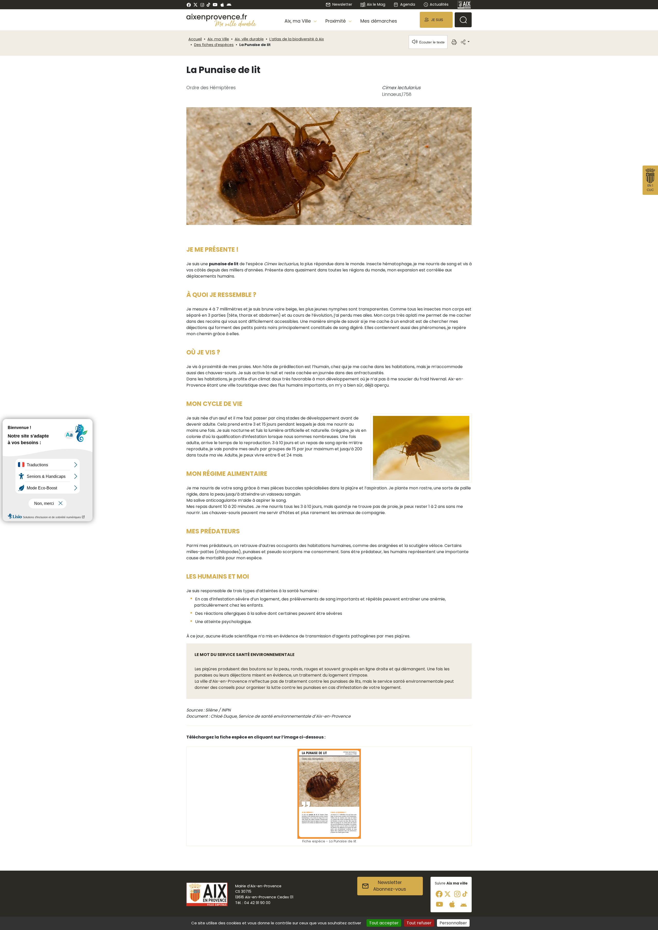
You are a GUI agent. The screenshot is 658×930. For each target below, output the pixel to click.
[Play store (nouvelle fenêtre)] (229, 4)
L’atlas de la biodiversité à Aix (296, 39)
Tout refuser (419, 923)
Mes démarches (378, 21)
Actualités (439, 4)
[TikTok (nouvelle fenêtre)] (208, 4)
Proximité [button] (336, 21)
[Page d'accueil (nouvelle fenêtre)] (464, 4)
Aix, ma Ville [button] (298, 21)
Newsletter (342, 4)
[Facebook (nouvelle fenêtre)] (188, 4)
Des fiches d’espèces (214, 44)
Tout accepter (384, 923)
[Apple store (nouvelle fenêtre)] (222, 4)
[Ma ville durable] (235, 23)
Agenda (407, 4)
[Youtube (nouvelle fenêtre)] (215, 4)
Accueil (195, 39)
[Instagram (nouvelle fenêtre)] (202, 4)
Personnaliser (453, 923)
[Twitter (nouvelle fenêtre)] (195, 4)
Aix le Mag (376, 4)
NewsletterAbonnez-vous (389, 885)
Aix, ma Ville (218, 39)
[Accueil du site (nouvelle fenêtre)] (221, 17)
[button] (436, 20)
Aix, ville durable (249, 39)
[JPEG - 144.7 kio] (421, 448)
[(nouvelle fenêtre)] (329, 793)
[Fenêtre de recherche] (463, 19)
